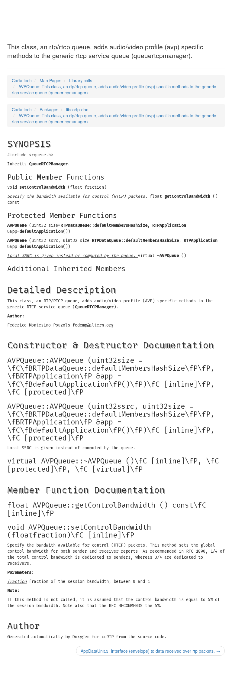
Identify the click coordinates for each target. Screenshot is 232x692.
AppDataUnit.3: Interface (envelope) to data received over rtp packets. (150, 651)
